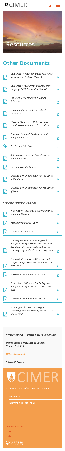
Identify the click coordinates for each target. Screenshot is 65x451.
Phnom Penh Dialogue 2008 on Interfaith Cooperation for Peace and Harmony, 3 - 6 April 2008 (31, 262)
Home (8, 431)
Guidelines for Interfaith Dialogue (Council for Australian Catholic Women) (32, 75)
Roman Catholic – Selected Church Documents (31, 334)
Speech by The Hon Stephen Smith (28, 298)
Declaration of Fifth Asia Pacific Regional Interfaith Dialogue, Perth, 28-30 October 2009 (31, 286)
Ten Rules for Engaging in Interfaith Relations (28, 99)
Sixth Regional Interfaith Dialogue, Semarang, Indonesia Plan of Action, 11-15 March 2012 (32, 310)
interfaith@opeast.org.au (22, 402)
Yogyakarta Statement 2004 (24, 222)
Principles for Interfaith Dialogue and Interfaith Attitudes (29, 135)
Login (8, 436)
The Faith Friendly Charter (23, 166)
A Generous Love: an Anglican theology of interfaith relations (31, 156)
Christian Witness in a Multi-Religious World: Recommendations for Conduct (30, 123)
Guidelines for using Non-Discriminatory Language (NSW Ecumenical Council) (31, 87)
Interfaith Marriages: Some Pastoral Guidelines (28, 111)
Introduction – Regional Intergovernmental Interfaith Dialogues (32, 212)
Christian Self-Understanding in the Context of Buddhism (32, 177)
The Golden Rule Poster (22, 146)
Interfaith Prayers (15, 362)
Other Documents (16, 354)
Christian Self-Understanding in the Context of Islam (32, 189)
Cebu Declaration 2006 (22, 231)
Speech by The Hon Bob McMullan (28, 274)
